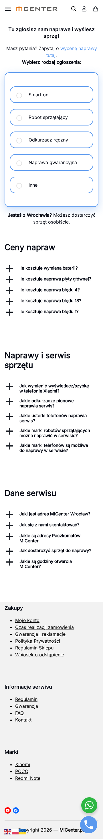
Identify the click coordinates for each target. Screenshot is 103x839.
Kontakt (23, 720)
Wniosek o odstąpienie (39, 654)
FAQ (19, 713)
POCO (21, 771)
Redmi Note (27, 778)
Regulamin (26, 699)
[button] (51, 268)
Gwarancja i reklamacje (40, 634)
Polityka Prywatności (37, 641)
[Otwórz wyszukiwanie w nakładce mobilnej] (74, 8)
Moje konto (27, 620)
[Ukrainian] (23, 831)
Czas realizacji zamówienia (44, 627)
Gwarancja (26, 706)
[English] (8, 831)
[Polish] (15, 831)
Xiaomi (22, 764)
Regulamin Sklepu (34, 648)
